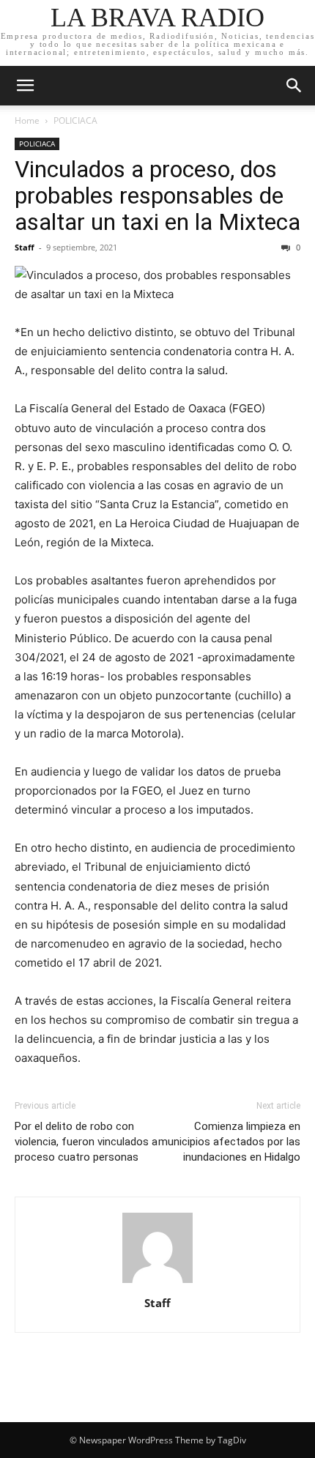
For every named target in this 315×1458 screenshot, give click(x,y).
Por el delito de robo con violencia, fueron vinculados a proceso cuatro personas (86, 1142)
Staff (24, 247)
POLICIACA (75, 120)
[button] (24, 85)
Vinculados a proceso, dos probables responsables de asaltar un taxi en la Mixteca (157, 195)
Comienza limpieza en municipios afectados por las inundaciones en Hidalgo (229, 1142)
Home (27, 120)
